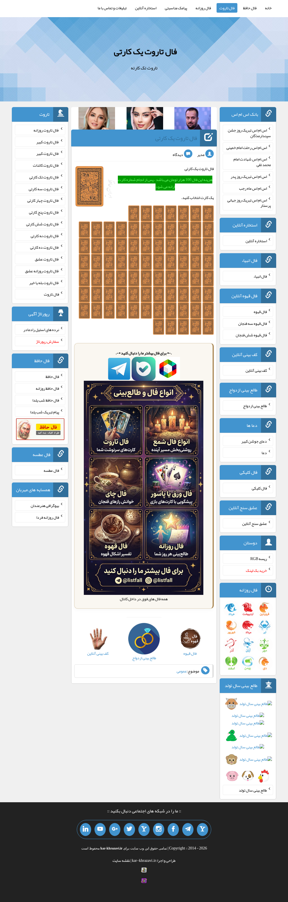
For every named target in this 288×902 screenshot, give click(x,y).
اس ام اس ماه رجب (253, 188)
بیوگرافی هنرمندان (45, 505)
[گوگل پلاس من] (114, 829)
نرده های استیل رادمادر (41, 330)
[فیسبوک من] (173, 829)
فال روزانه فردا (47, 517)
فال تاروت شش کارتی (42, 224)
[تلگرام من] (188, 829)
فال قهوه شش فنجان (251, 335)
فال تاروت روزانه (46, 130)
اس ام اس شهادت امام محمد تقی (252, 162)
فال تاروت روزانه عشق (42, 271)
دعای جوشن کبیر (254, 441)
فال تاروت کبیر (47, 142)
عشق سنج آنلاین (254, 523)
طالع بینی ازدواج (255, 406)
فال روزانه (203, 8)
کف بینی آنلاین (256, 370)
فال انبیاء (260, 276)
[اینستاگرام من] (158, 829)
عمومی (182, 671)
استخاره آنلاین (145, 8)
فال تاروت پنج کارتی (44, 212)
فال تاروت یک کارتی (145, 51)
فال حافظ (249, 8)
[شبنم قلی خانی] (96, 119)
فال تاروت (227, 8)
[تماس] (144, 829)
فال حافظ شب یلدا (45, 400)
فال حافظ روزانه (47, 388)
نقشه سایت (121, 860)
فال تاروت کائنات (46, 165)
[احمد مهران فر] (192, 119)
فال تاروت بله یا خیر (44, 282)
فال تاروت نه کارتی (45, 235)
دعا (264, 453)
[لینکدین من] (85, 829)
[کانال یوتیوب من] (100, 829)
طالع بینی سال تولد (253, 790)
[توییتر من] (129, 829)
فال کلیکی (259, 488)
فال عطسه (51, 470)
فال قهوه (260, 312)
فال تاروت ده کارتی (44, 247)
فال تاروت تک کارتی (44, 177)
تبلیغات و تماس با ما (112, 8)
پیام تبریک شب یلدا (44, 412)
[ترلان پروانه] (145, 119)
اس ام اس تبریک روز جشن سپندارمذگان (249, 133)
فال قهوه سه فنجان (252, 323)
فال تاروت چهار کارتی (43, 200)
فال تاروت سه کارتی (44, 188)
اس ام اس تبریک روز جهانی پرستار (249, 202)
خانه (268, 8)
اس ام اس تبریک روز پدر (249, 176)
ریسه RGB (258, 559)
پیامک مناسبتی (176, 8)
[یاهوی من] (202, 829)
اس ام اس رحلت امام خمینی (246, 147)
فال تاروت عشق (47, 259)
